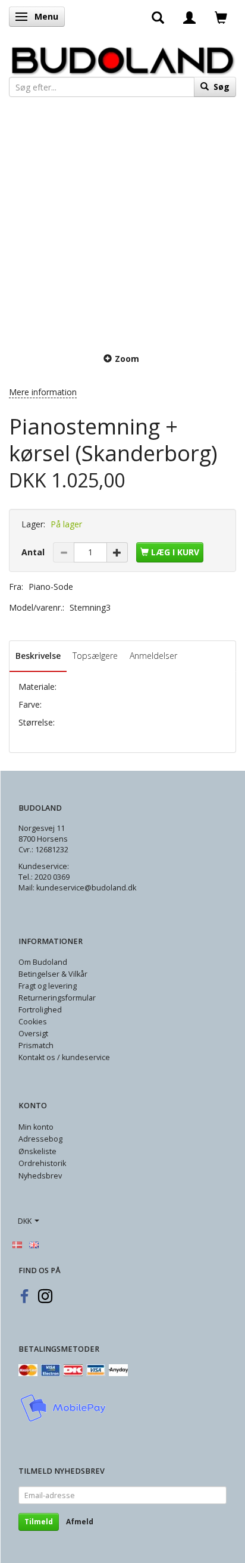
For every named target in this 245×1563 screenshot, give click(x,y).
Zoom (127, 358)
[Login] (189, 16)
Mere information (43, 392)
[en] (34, 1244)
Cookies (32, 1022)
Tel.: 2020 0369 (44, 877)
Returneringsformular (57, 998)
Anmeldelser (153, 655)
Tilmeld (38, 1522)
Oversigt (33, 1034)
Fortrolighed (40, 1010)
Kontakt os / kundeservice (64, 1057)
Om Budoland (42, 962)
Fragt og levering (47, 986)
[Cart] (221, 16)
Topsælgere (95, 655)
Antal (34, 552)
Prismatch (36, 1045)
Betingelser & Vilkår (52, 974)
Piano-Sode (51, 586)
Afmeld (79, 1522)
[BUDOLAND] (122, 57)
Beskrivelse (38, 655)
